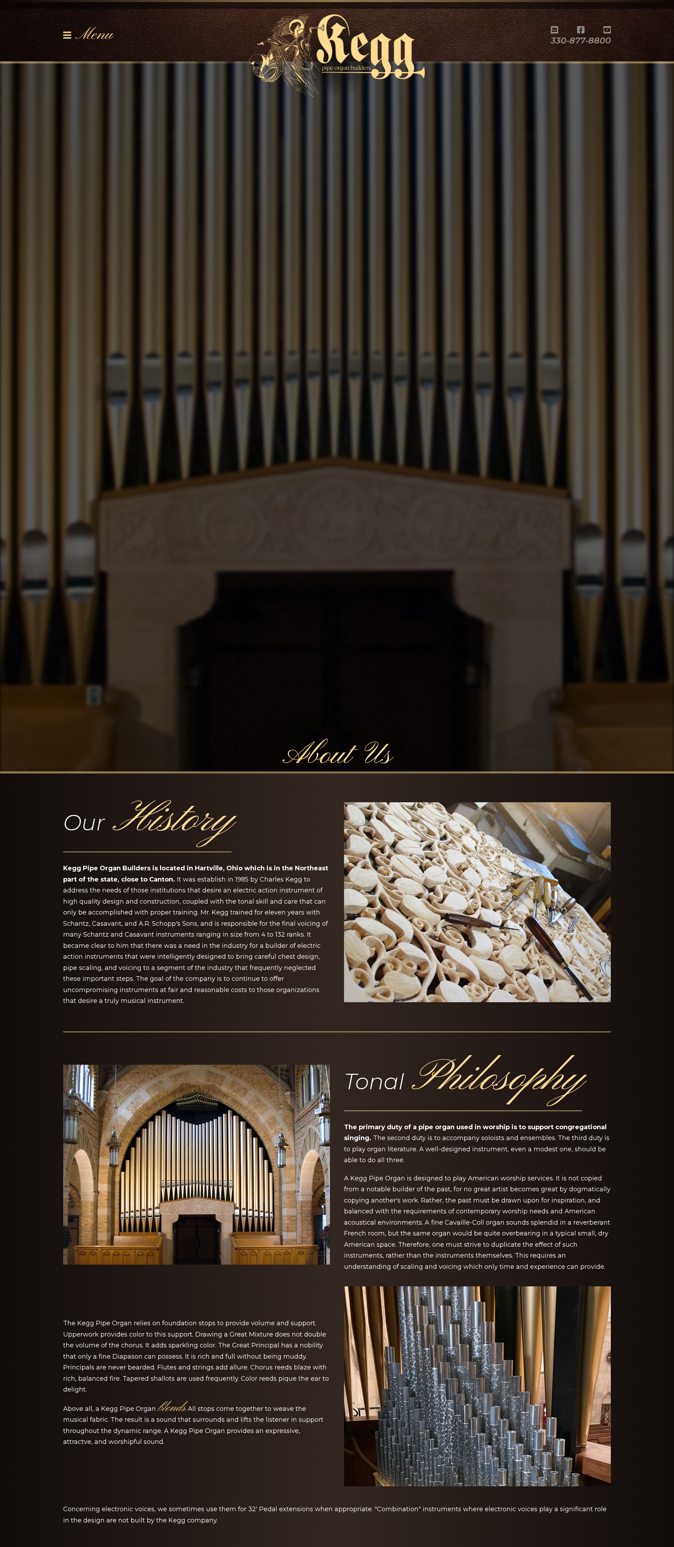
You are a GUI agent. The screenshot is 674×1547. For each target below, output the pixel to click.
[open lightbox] (477, 902)
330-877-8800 (581, 40)
